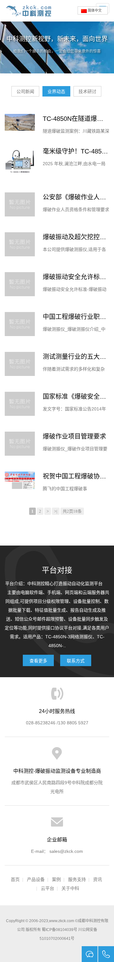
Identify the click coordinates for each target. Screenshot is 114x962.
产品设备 (36, 879)
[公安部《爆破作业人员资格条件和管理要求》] (20, 204)
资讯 (97, 879)
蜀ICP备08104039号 (59, 930)
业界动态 (56, 91)
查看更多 (38, 660)
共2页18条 (72, 511)
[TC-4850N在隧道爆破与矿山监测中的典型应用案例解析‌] (20, 122)
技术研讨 (87, 91)
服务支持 (77, 879)
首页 (15, 879)
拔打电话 (106, 954)
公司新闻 (25, 91)
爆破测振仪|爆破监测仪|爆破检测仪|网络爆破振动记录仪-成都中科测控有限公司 (31, 10)
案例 (56, 879)
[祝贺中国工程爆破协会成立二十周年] (20, 480)
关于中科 (70, 888)
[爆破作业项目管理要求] (20, 444)
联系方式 (76, 660)
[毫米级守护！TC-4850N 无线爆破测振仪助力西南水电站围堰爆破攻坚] (20, 162)
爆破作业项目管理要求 (74, 436)
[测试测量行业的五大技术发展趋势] (20, 364)
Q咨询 (90, 954)
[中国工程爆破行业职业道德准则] (20, 324)
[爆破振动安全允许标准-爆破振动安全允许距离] (20, 284)
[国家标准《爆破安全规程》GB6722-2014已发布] (20, 404)
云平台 (47, 888)
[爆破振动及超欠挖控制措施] (20, 244)
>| (55, 511)
